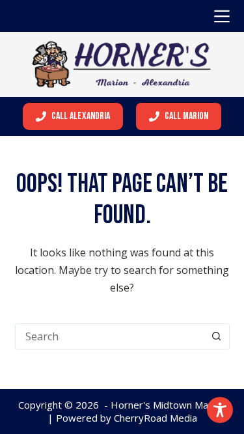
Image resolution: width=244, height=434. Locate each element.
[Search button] (216, 336)
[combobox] (110, 336)
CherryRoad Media (155, 417)
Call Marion (186, 116)
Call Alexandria (80, 116)
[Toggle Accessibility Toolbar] (220, 410)
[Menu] (222, 16)
